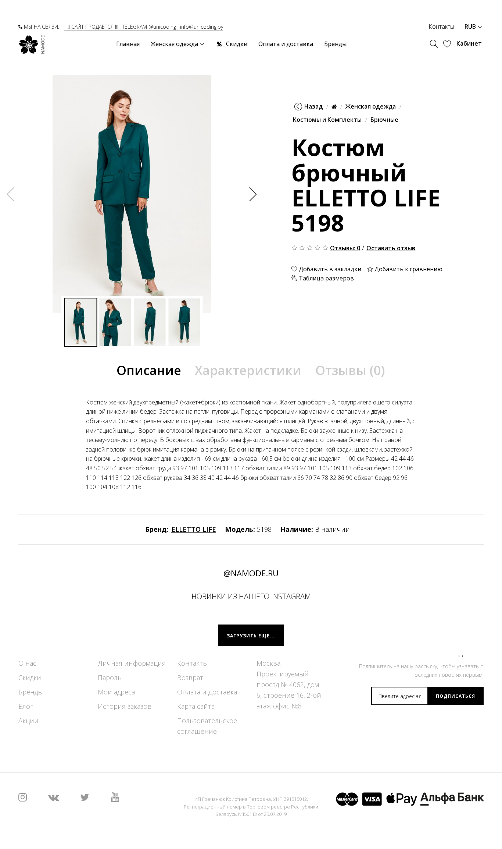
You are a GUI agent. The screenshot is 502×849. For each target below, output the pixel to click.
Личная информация (132, 663)
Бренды (30, 691)
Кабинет (469, 43)
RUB (471, 26)
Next (253, 194)
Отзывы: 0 (345, 248)
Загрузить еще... (251, 636)
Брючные (384, 120)
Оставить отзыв (390, 248)
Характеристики (248, 370)
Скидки (29, 677)
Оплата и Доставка (207, 691)
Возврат (190, 677)
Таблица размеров (325, 278)
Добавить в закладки (329, 268)
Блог (25, 706)
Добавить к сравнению (407, 268)
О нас (27, 663)
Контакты (441, 26)
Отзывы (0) (350, 370)
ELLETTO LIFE (193, 529)
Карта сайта (196, 706)
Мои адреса (116, 691)
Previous (10, 194)
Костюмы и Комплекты (327, 120)
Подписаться (455, 696)
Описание (148, 370)
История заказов (124, 706)
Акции (28, 720)
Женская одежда (370, 106)
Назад (313, 106)
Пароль (110, 677)
